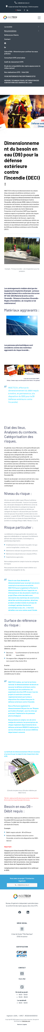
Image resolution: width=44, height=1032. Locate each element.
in (27, 10)
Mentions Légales (22, 1024)
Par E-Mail (22, 979)
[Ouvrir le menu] (39, 17)
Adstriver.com (26, 1021)
